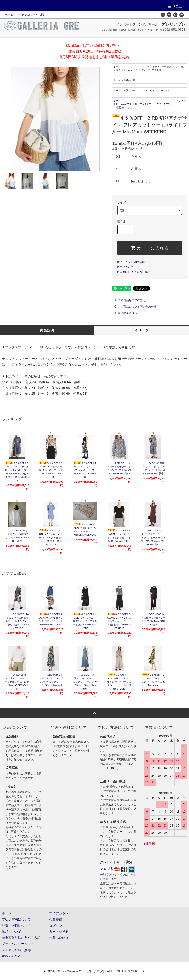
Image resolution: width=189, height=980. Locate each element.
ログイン (55, 925)
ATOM (15, 956)
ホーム (9, 14)
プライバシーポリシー (18, 944)
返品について (125, 267)
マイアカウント (60, 913)
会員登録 (55, 919)
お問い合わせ (58, 938)
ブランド (180, 100)
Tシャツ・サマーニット (158, 90)
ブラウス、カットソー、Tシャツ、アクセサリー (141, 70)
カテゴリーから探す (34, 14)
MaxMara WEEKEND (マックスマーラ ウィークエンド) (144, 104)
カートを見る (58, 931)
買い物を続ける (127, 313)
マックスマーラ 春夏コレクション (167, 66)
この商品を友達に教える (133, 300)
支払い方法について (16, 919)
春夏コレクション (133, 90)
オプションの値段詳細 (131, 262)
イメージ (142, 330)
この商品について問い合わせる (137, 306)
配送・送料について (16, 925)
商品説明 (47, 330)
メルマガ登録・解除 (16, 950)
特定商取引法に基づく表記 (133, 272)
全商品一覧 (129, 80)
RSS (5, 956)
